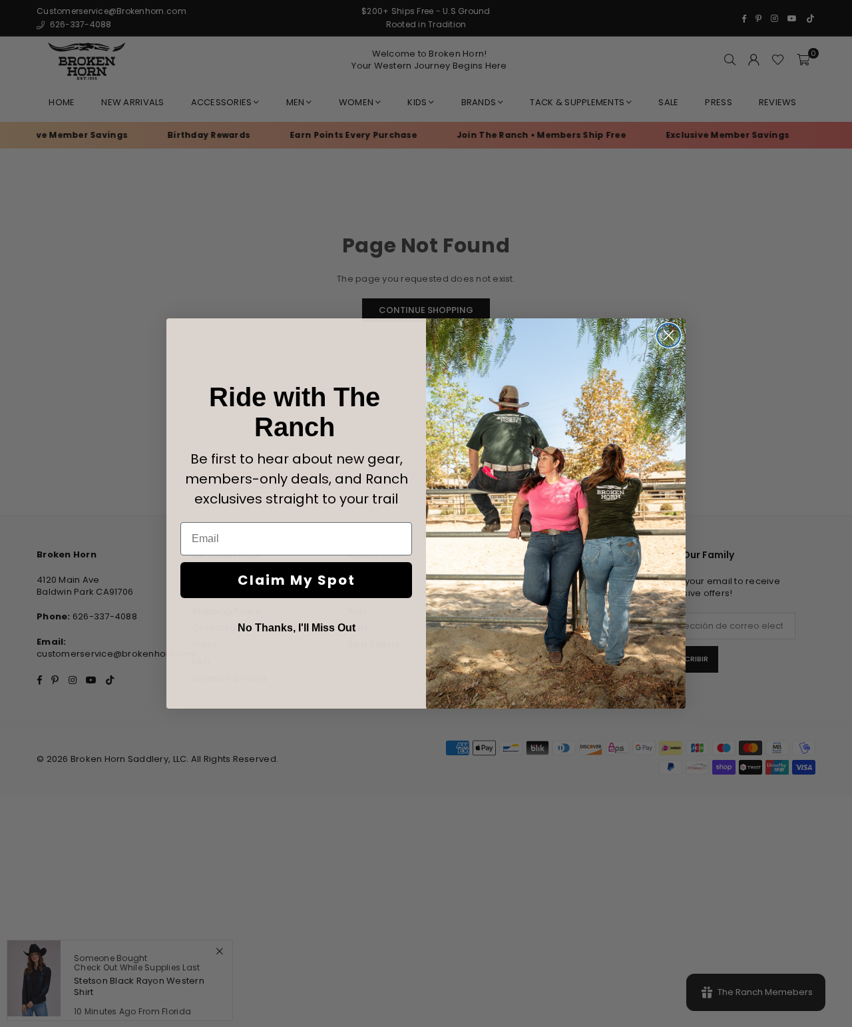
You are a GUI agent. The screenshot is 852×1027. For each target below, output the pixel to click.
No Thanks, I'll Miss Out (296, 627)
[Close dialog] (668, 335)
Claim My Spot (296, 580)
